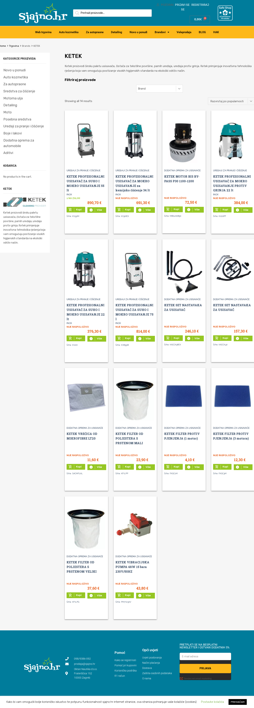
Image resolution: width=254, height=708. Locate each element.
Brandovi (160, 32)
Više (95, 210)
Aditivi (8, 153)
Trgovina (14, 45)
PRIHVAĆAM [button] (238, 702)
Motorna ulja (13, 98)
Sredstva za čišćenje (19, 91)
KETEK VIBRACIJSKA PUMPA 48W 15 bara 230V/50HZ (132, 566)
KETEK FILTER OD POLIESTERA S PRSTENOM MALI (129, 438)
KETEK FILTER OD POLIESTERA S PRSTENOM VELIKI (82, 566)
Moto (7, 112)
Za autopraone (95, 32)
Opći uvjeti (150, 650)
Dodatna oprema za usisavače (182, 170)
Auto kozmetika (68, 32)
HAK (216, 32)
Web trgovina (43, 32)
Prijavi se (182, 5)
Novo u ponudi (138, 32)
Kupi (75, 209)
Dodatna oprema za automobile (18, 143)
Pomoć (120, 653)
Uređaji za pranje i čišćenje (83, 170)
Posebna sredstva (17, 119)
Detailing (116, 32)
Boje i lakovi (12, 133)
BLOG (202, 32)
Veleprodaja (184, 32)
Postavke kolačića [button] (212, 702)
